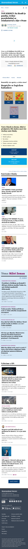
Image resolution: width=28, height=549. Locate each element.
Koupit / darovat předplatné (8, 526)
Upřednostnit (20, 65)
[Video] (3, 184)
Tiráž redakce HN (5, 516)
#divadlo (19, 77)
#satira (13, 77)
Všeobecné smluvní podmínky (17, 520)
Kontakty (4, 514)
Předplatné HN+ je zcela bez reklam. (20, 171)
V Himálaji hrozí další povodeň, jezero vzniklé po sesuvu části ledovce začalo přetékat (12, 410)
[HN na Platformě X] (10, 501)
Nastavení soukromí (15, 518)
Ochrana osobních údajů (16, 514)
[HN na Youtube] (20, 501)
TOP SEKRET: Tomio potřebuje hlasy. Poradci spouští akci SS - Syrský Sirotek (12, 191)
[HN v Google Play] (6, 508)
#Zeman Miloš (6, 77)
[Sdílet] (23, 8)
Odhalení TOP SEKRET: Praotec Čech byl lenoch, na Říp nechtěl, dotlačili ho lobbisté (12, 220)
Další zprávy (14, 481)
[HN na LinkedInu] (16, 501)
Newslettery (4, 531)
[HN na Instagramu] (14, 501)
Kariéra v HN (4, 520)
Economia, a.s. (11, 493)
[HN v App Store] (16, 508)
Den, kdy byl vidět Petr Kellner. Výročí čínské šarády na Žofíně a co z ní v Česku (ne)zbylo (14, 323)
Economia (9, 24)
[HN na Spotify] (18, 501)
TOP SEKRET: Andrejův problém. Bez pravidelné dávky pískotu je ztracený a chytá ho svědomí (13, 250)
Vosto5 (14, 24)
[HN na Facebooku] (12, 501)
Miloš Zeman (17, 273)
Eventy (3, 529)
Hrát (8, 102)
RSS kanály (4, 533)
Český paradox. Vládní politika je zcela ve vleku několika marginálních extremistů (13, 310)
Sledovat (9, 65)
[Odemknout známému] (26, 8)
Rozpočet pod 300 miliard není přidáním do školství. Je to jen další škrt (14, 431)
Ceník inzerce (4, 523)
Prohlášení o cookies (15, 516)
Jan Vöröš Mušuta (10, 426)
